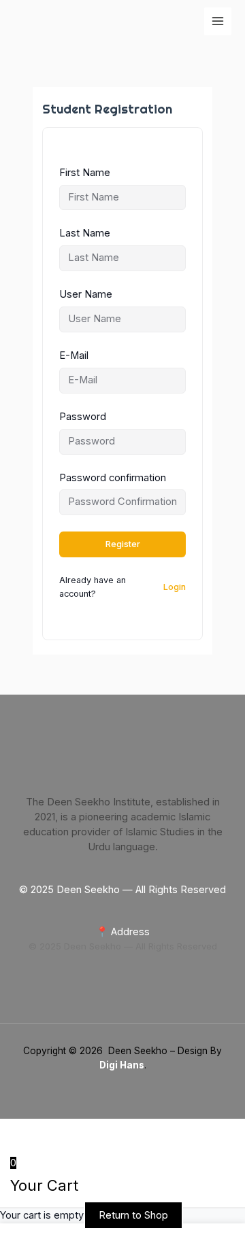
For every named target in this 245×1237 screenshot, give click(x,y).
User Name (85, 294)
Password (82, 417)
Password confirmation (112, 478)
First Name (84, 173)
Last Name (84, 233)
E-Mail (73, 355)
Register (122, 544)
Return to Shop (133, 1215)
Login (174, 587)
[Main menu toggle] (217, 21)
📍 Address (123, 932)
